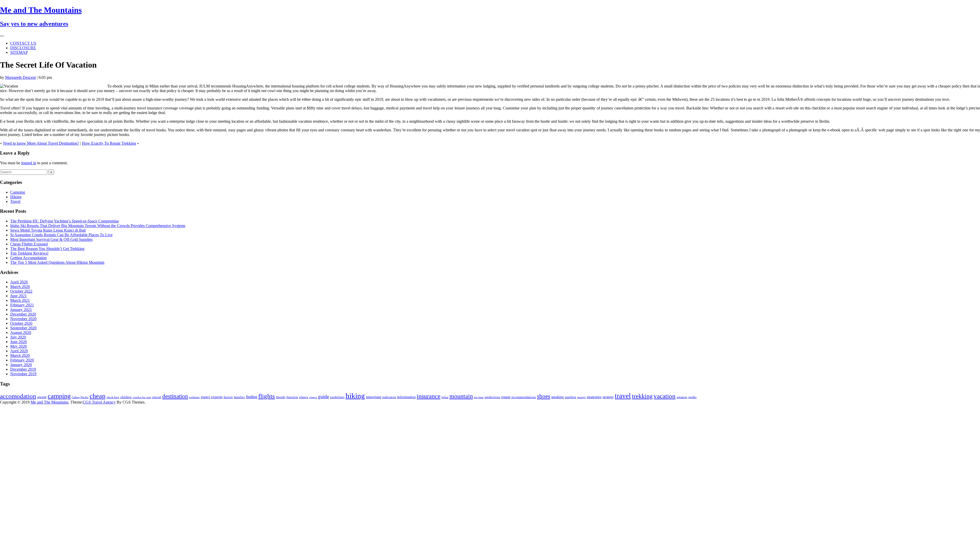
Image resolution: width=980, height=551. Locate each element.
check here (112, 397)
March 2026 (20, 286)
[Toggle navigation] (2, 36)
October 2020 (21, 323)
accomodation (18, 396)
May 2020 (18, 346)
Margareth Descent (20, 77)
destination (175, 396)
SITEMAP (19, 52)
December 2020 (23, 314)
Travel (15, 201)
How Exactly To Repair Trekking (109, 143)
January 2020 (21, 364)
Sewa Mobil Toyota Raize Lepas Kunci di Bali (48, 230)
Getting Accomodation (28, 258)
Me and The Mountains (49, 402)
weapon (682, 397)
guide (323, 396)
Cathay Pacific (80, 397)
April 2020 (19, 351)
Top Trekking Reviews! (29, 253)
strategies (594, 397)
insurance (428, 396)
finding (251, 396)
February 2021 (22, 305)
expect (205, 397)
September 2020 (23, 328)
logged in (28, 163)
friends (280, 397)
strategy (608, 397)
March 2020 (20, 355)
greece (313, 397)
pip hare (479, 397)
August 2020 (20, 332)
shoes (543, 396)
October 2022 (21, 291)
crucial (156, 397)
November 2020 (23, 319)
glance (303, 397)
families (239, 397)
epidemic (194, 397)
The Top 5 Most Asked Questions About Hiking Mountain (57, 262)
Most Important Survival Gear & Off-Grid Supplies (51, 239)
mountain (461, 396)
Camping (17, 192)
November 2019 (23, 374)
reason (505, 397)
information (406, 397)
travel (623, 396)
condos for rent (142, 397)
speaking (557, 397)
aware (42, 397)
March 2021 (20, 300)
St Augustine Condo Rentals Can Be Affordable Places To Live (61, 235)
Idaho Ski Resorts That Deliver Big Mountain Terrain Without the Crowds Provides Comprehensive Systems (97, 225)
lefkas (445, 397)
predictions (492, 397)
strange (581, 397)
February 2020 (22, 360)
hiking (355, 396)
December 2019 (23, 369)
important (373, 397)
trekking (642, 396)
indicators (389, 397)
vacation (665, 395)
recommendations (523, 397)
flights (266, 396)
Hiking (15, 197)
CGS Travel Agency (99, 402)
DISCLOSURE (23, 48)
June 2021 (18, 296)
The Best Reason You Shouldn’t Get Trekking (47, 248)
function (292, 397)
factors (228, 397)
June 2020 (18, 342)
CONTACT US (23, 43)
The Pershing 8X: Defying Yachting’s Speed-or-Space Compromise (64, 221)
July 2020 (18, 337)
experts (217, 397)
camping (59, 396)
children (126, 397)
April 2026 (19, 282)
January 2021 (21, 309)
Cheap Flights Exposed (29, 244)
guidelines (337, 397)
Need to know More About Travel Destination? (41, 143)
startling (570, 397)
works (692, 397)
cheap (97, 396)
